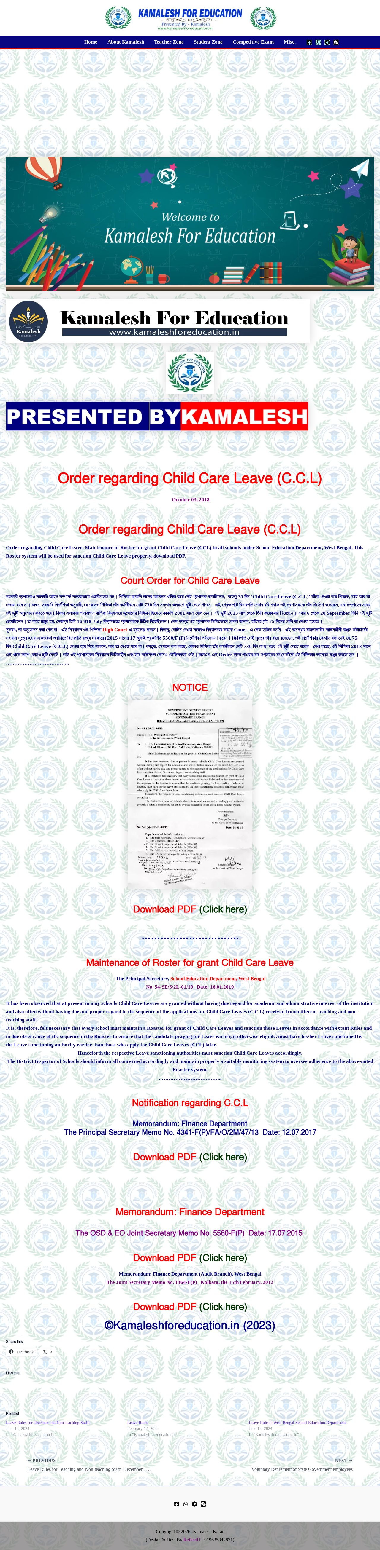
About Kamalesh (125, 42)
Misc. (290, 42)
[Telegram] (327, 42)
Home (90, 42)
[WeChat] (336, 42)
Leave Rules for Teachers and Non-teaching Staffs (48, 1422)
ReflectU (191, 1539)
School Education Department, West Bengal (218, 978)
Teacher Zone (169, 42)
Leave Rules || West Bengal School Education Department (297, 1422)
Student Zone (208, 42)
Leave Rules (137, 1422)
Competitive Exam (253, 42)
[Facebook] (309, 42)
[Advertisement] (190, 93)
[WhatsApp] (318, 42)
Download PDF (165, 909)
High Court (114, 630)
